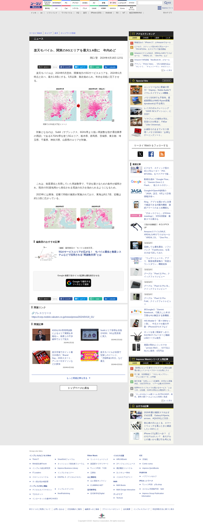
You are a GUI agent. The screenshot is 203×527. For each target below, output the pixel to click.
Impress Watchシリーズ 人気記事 (152, 359)
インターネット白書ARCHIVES (45, 499)
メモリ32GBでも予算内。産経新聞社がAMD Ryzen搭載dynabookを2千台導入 (157, 100)
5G (117, 13)
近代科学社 (91, 490)
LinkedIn (112, 67)
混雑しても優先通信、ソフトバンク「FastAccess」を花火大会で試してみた (157, 250)
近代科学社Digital (97, 493)
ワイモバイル (67, 13)
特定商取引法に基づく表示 (163, 509)
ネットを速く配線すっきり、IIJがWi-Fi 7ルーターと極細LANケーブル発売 (157, 335)
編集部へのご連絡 (92, 509)
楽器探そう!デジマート (99, 464)
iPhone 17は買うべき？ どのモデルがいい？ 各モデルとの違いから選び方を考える (157, 436)
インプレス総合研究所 (41, 468)
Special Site (142, 81)
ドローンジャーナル (40, 477)
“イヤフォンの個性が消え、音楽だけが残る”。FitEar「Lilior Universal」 (157, 121)
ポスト (46, 67)
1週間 (157, 38)
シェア (67, 67)
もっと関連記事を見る (77, 378)
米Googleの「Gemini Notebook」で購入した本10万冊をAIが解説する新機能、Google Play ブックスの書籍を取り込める (157, 315)
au (41, 13)
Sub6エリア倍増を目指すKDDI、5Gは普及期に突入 (111, 333)
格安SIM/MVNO (135, 13)
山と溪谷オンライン (98, 481)
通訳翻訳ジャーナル (124, 468)
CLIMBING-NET (96, 485)
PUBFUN (143, 473)
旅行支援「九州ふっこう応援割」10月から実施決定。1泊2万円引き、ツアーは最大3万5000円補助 (153, 383)
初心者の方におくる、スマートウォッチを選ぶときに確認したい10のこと (157, 426)
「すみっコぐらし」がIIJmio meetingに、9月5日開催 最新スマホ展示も (157, 216)
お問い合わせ (59, 509)
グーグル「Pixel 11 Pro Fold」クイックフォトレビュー (157, 301)
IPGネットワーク (146, 481)
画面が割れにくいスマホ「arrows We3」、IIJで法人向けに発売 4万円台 (157, 348)
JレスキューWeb (123, 473)
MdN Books (121, 485)
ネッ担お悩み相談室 (40, 482)
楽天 (85, 13)
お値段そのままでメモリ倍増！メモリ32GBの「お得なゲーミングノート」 (157, 132)
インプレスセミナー (66, 473)
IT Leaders (36, 473)
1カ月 (168, 38)
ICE (140, 456)
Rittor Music (92, 456)
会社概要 (126, 509)
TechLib (119, 498)
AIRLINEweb (121, 459)
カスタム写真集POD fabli (153, 489)
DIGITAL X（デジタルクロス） (70, 477)
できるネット (37, 494)
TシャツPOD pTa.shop (152, 484)
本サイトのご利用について (40, 509)
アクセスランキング (145, 34)
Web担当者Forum (39, 464)
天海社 (145, 459)
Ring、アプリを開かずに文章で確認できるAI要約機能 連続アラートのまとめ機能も (157, 205)
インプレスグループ (141, 509)
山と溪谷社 (91, 477)
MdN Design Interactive (125, 490)
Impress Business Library (68, 468)
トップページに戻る (78, 388)
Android (109, 13)
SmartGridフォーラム (66, 459)
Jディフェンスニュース (125, 464)
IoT (124, 13)
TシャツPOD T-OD (98, 468)
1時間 (134, 38)
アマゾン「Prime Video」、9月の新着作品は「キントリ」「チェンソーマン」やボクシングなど (153, 66)
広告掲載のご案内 (74, 509)
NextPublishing (64, 493)
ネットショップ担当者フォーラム (71, 464)
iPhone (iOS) (96, 13)
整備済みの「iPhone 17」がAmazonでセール (152, 42)
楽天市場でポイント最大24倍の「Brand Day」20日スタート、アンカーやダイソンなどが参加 (62, 358)
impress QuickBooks (150, 468)
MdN (115, 482)
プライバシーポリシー (111, 509)
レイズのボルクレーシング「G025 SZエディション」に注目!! (157, 111)
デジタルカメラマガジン (42, 490)
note (97, 67)
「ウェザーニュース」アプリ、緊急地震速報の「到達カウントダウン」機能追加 (157, 261)
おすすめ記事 (142, 406)
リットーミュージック (99, 459)
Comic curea (147, 464)
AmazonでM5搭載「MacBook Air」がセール (152, 60)
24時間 (145, 38)
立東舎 (93, 473)
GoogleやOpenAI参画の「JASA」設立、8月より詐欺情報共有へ (157, 193)
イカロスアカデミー (124, 477)
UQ (77, 13)
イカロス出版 (118, 456)
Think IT (35, 459)
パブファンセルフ (149, 476)
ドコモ (33, 13)
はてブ (82, 67)
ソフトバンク (52, 13)
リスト (54, 67)
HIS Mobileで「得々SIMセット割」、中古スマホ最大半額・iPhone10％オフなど (157, 324)
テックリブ (117, 494)
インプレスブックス (66, 489)
